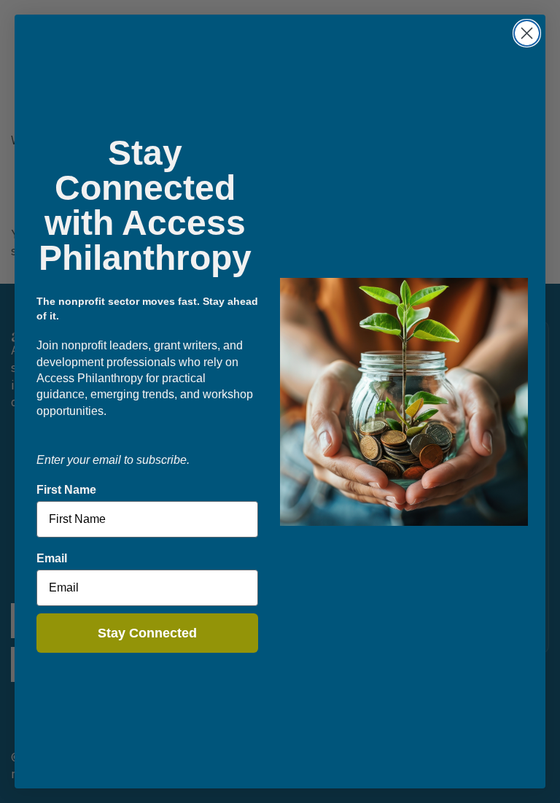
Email (51, 558)
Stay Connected (147, 633)
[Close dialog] (527, 33)
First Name (66, 490)
